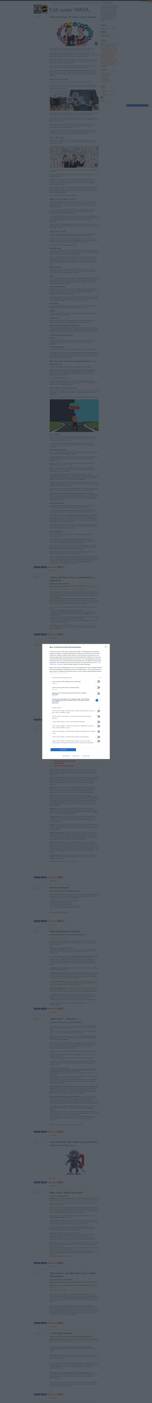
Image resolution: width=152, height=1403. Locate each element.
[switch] (98, 681)
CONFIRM (63, 749)
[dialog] (76, 701)
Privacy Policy (86, 756)
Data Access (76, 756)
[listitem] (76, 678)
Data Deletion (66, 756)
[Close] (106, 647)
